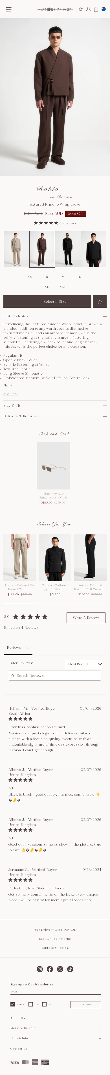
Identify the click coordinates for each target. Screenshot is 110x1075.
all (49, 1004)
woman (20, 1004)
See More (10, 394)
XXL (63, 287)
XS (30, 277)
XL (47, 287)
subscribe (86, 1004)
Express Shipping (55, 947)
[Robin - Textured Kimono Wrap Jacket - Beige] (16, 249)
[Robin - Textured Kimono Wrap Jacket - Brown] (42, 249)
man (36, 1004)
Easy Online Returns (55, 938)
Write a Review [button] (86, 618)
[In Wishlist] (100, 301)
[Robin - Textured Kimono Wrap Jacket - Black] (68, 249)
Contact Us (19, 1049)
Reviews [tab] (14, 647)
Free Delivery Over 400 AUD (55, 929)
